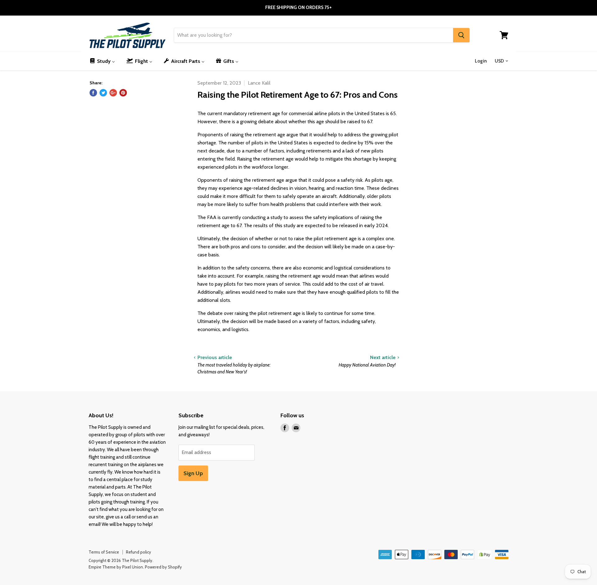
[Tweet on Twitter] (103, 92)
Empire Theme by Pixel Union (116, 566)
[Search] (461, 35)
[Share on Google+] (113, 92)
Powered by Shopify (163, 566)
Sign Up (193, 473)
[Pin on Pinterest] (123, 92)
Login (481, 61)
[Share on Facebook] (93, 92)
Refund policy (138, 552)
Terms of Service (104, 552)
